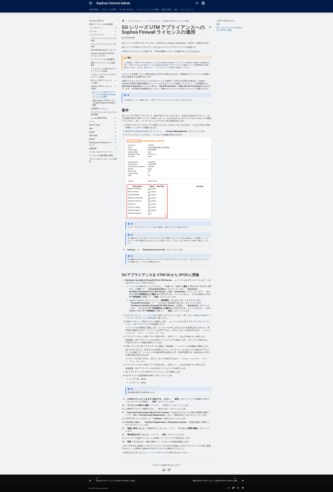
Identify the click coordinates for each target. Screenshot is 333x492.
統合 (176, 9)
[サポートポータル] (233, 488)
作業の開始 (93, 9)
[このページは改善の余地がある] (169, 469)
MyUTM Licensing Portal (136, 131)
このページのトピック (225, 21)
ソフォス (133, 286)
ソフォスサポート (157, 452)
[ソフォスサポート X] (229, 488)
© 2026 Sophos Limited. (98, 488)
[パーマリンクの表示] (210, 27)
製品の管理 (166, 9)
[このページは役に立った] (164, 469)
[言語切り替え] (203, 3)
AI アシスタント (187, 9)
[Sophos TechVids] (238, 488)
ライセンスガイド (126, 9)
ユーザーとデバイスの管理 (148, 9)
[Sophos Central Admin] (90, 3)
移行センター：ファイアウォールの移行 (159, 67)
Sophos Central (136, 300)
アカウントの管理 (108, 9)
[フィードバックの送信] (243, 488)
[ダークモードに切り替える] (197, 3)
